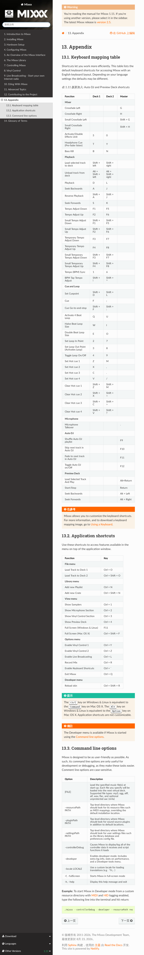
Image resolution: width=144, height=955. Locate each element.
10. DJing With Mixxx (15, 84)
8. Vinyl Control (12, 70)
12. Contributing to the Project (20, 94)
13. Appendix (11, 100)
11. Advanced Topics (15, 89)
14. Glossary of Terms (15, 121)
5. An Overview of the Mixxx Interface (24, 55)
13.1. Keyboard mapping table (22, 105)
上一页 (71, 920)
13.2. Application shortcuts (20, 110)
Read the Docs (113, 945)
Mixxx (28, 4)
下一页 (125, 920)
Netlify (95, 948)
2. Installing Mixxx (13, 39)
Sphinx (72, 945)
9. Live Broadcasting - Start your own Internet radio (24, 77)
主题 (97, 945)
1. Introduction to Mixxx (17, 34)
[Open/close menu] (2, 100)
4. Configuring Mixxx (15, 49)
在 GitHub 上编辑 (123, 33)
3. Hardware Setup (14, 44)
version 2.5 (103, 22)
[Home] (63, 33)
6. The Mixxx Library (15, 60)
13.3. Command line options (21, 115)
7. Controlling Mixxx (15, 65)
